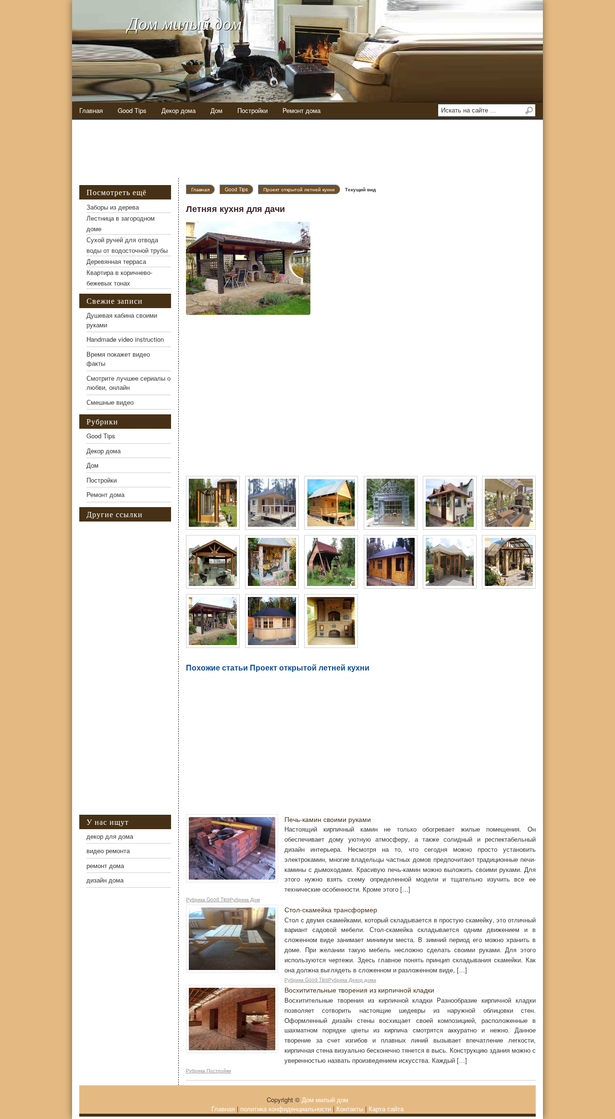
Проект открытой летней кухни (299, 189)
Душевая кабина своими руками (121, 320)
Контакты (349, 1108)
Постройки (252, 110)
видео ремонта (108, 850)
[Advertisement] (314, 149)
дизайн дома (104, 879)
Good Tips (132, 110)
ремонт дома (105, 865)
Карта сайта (386, 1108)
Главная (91, 110)
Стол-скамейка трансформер (330, 909)
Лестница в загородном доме (120, 223)
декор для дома (109, 836)
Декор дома (178, 110)
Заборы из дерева (112, 206)
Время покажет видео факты (118, 358)
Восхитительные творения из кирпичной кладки (359, 990)
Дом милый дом (184, 23)
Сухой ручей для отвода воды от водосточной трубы (127, 245)
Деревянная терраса (116, 261)
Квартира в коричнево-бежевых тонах (119, 277)
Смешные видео (110, 402)
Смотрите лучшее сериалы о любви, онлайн (128, 382)
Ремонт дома (301, 110)
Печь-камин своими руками (327, 819)
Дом (216, 110)
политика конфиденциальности (285, 1108)
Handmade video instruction (125, 339)
